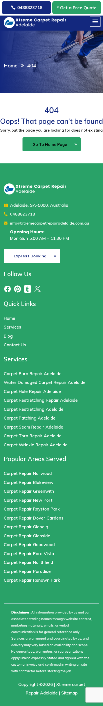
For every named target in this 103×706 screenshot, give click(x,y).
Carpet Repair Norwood (28, 473)
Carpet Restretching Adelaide (34, 409)
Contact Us (15, 344)
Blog (8, 336)
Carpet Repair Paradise (27, 571)
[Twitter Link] (37, 288)
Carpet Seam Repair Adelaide (33, 427)
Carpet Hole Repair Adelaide (32, 391)
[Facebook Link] (7, 288)
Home (9, 318)
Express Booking (30, 255)
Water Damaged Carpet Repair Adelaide (45, 382)
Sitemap (69, 692)
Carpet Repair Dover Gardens (34, 518)
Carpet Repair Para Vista (29, 553)
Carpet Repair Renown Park (32, 580)
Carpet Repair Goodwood (29, 544)
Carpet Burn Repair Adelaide (33, 373)
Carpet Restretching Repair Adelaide (41, 400)
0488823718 (29, 7)
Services (12, 327)
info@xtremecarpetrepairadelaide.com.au (49, 223)
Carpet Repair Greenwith (29, 491)
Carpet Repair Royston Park (32, 509)
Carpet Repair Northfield (28, 562)
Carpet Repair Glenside (27, 535)
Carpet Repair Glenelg (26, 526)
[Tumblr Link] (27, 288)
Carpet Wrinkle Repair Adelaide (36, 444)
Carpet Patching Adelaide (30, 418)
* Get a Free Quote (76, 8)
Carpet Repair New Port (28, 500)
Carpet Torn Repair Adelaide (33, 435)
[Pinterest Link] (17, 288)
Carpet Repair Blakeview (29, 482)
